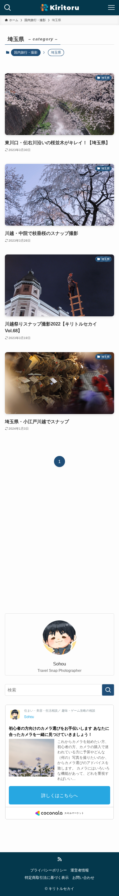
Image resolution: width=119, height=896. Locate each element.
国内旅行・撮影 (26, 52)
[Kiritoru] (59, 7)
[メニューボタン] (111, 7)
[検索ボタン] (7, 7)
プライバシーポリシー (48, 870)
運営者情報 (79, 870)
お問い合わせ (83, 877)
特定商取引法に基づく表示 (47, 877)
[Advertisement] (59, 545)
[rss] (59, 859)
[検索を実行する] (108, 690)
